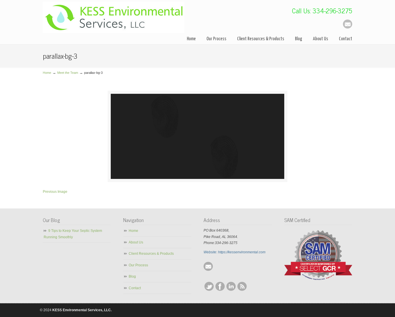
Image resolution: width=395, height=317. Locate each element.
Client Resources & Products (151, 254)
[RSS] (242, 290)
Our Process (138, 265)
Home (47, 72)
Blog (132, 276)
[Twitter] (209, 290)
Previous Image (55, 192)
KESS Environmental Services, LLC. (113, 17)
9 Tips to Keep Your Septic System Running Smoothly (73, 234)
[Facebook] (220, 290)
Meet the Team (67, 72)
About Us (136, 242)
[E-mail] (347, 27)
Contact (135, 288)
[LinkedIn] (231, 290)
